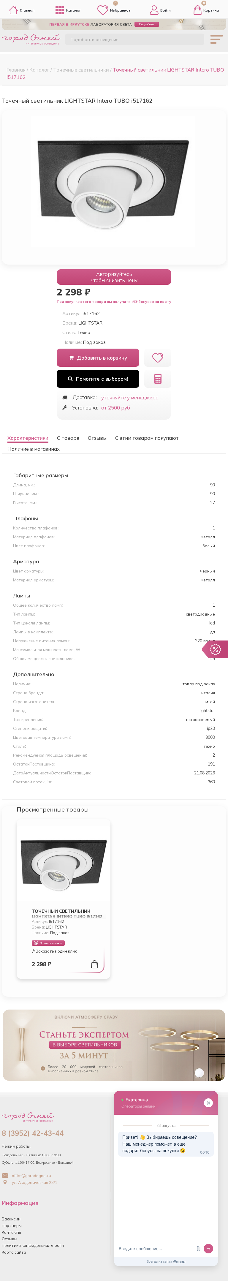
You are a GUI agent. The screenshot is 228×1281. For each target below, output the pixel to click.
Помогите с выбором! (102, 379)
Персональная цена (51, 943)
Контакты (11, 1232)
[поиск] (194, 40)
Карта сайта (14, 1252)
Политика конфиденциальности (33, 1245)
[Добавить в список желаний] (157, 358)
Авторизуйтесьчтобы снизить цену (114, 277)
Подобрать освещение (94, 39)
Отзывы (9, 1238)
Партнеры (12, 1225)
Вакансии (11, 1219)
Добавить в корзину (102, 358)
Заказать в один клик (56, 951)
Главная (27, 10)
